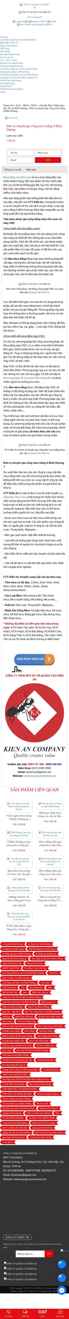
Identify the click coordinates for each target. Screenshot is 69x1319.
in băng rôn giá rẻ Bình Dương (16, 954)
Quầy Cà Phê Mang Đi (8, 46)
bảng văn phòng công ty (48, 1094)
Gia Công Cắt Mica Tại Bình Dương (18, 983)
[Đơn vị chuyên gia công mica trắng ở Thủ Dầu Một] (50, 889)
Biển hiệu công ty (40, 992)
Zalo (42, 1316)
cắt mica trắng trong (26, 1021)
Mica (50, 987)
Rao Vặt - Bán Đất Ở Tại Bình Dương (42, 1012)
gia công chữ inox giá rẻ (13, 1137)
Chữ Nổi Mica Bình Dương (10, 80)
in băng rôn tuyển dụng (13, 949)
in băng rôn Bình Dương (39, 944)
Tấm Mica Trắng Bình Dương (11, 66)
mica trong (7, 1021)
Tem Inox (45, 983)
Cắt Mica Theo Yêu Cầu (35, 968)
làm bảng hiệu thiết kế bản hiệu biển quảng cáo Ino (25, 1079)
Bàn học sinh (42, 1103)
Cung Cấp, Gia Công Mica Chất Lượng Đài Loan (19, 78)
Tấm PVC (53, 973)
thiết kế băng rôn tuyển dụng (42, 949)
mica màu (6, 1050)
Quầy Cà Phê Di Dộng (12, 1007)
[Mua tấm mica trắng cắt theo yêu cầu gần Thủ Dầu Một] (18, 861)
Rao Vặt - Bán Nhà (11, 1012)
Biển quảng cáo (48, 1002)
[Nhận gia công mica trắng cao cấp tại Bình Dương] (50, 805)
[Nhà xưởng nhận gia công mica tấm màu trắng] (50, 834)
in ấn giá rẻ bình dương (40, 1137)
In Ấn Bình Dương (7, 83)
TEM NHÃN (5, 51)
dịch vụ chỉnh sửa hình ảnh (14, 1127)
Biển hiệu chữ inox (24, 1016)
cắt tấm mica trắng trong (49, 1016)
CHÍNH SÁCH (6, 86)
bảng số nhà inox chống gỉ (14, 958)
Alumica (6, 1016)
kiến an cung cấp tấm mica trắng (17, 1036)
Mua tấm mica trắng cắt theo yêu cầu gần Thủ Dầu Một (18, 872)
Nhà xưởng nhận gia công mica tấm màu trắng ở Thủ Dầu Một (50, 872)
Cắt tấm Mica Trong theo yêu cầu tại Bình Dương (19, 75)
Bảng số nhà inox (35, 963)
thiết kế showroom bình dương (49, 1132)
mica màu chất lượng (38, 1041)
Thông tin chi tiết (12, 169)
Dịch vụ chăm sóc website (38, 1113)
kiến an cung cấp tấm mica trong (17, 1026)
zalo (57, 1113)
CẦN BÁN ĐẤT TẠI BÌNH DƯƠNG (19, 1089)
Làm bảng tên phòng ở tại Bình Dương (14, 72)
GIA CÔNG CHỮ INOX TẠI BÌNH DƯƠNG (18, 40)
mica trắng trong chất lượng (50, 1026)
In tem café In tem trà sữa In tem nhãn (20, 1070)
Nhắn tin (25, 1316)
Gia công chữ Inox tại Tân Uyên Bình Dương (23, 973)
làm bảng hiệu (36, 987)
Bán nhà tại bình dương (40, 1084)
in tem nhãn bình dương (13, 1084)
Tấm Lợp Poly (9, 987)
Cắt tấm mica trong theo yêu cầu (17, 1060)
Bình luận (31, 169)
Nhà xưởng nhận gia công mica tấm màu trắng (50, 843)
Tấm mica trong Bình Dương (15, 1055)
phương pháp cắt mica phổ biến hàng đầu (27, 378)
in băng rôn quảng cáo (46, 954)
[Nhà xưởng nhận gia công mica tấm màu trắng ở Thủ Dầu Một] (50, 861)
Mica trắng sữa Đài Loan (17, 177)
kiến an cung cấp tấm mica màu (16, 1045)
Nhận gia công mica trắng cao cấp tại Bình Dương (50, 814)
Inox (25, 992)
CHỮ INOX (5, 49)
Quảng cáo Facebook (11, 1113)
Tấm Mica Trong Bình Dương (11, 63)
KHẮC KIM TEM (10, 968)
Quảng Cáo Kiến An (40, 292)
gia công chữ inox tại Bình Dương (32, 1050)
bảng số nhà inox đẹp (12, 963)
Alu (22, 987)
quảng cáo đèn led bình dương (16, 1132)
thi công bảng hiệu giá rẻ (13, 1065)
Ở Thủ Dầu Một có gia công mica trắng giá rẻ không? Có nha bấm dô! (19, 927)
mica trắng (29, 1031)
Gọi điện (8, 1316)
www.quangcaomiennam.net (40, 776)
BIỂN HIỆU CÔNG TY (9, 43)
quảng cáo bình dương (42, 1127)
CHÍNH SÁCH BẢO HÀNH (11, 89)
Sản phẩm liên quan (34, 789)
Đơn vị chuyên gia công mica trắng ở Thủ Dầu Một (50, 898)
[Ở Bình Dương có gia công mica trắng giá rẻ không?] (18, 834)
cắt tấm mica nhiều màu (13, 1041)
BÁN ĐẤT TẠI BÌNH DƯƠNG (17, 1094)
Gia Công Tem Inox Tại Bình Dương (19, 1002)
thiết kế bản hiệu (9, 992)
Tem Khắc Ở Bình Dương (10, 54)
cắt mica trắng (45, 1031)
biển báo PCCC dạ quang (43, 1123)
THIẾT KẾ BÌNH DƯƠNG (15, 1074)
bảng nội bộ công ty (49, 1108)
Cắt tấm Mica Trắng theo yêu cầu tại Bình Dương (18, 69)
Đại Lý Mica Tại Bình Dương (16, 978)
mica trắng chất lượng (47, 1036)
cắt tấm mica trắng (10, 1031)
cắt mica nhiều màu (45, 1045)
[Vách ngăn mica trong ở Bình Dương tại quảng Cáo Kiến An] (18, 806)
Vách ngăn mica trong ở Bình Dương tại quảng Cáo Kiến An (18, 817)
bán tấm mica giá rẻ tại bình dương (18, 1108)
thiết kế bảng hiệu (45, 1060)
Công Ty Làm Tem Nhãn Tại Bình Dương (21, 997)
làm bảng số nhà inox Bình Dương (47, 958)
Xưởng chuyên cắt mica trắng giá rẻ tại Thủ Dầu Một (19, 898)
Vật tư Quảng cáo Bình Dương (16, 1099)
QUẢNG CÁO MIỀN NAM (41, 1118)
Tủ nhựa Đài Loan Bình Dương (16, 1103)
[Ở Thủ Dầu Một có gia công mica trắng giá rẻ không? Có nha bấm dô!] (18, 916)
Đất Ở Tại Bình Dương (38, 1007)
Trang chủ (4, 37)
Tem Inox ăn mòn (6, 57)
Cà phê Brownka (50, 1070)
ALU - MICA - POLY (8, 60)
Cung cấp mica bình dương (14, 1123)
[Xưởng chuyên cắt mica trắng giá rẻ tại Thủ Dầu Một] (18, 889)
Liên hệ (3, 92)
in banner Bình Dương (12, 944)
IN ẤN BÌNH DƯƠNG (13, 1118)
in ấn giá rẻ (7, 1142)
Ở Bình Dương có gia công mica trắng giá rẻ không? (19, 843)
